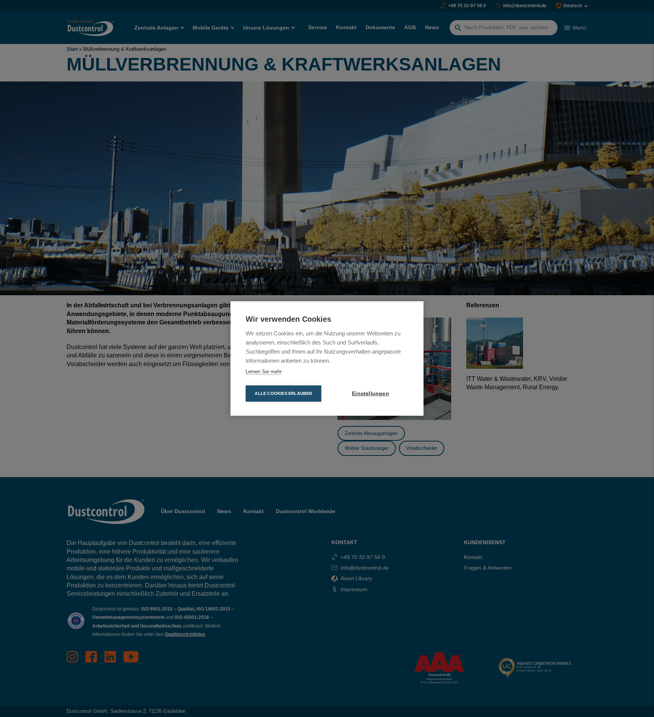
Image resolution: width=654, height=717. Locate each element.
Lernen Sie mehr (264, 371)
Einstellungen (370, 393)
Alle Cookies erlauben (283, 393)
